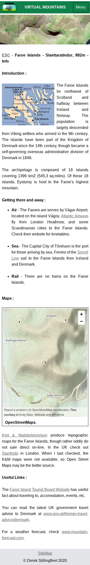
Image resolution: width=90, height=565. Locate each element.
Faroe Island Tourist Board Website (40, 489)
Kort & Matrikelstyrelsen (24, 435)
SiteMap (45, 553)
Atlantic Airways (74, 216)
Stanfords (10, 453)
